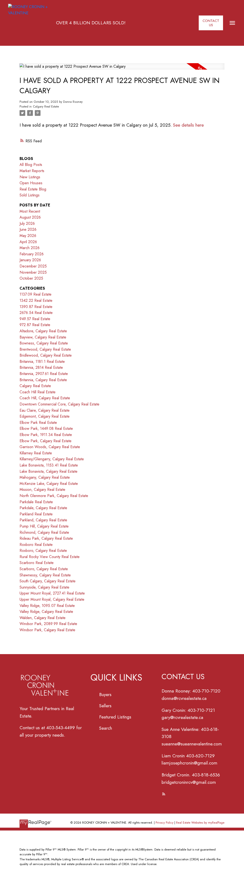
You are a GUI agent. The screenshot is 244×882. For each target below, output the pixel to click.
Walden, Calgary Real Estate (43, 617)
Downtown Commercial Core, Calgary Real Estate (59, 404)
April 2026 (28, 242)
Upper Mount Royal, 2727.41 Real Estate (52, 593)
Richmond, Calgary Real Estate (44, 532)
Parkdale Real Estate (36, 502)
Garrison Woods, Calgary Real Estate (50, 447)
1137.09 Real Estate (35, 294)
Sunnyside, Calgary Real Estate (44, 587)
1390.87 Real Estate (36, 306)
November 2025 (33, 272)
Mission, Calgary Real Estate (42, 489)
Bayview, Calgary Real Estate (43, 337)
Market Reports (32, 171)
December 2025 (33, 266)
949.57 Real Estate (35, 319)
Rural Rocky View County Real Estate (50, 556)
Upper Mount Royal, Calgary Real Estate (52, 599)
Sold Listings (30, 195)
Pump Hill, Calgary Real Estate (44, 526)
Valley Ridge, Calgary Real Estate (46, 611)
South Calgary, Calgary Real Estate (48, 581)
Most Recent (30, 211)
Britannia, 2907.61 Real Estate (44, 373)
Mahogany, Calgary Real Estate (45, 477)
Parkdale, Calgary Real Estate (43, 508)
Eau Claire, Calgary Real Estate (45, 410)
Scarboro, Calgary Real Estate (44, 569)
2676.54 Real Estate (36, 312)
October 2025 (31, 278)
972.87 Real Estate (35, 325)
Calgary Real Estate (46, 106)
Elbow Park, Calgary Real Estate (45, 441)
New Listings (30, 177)
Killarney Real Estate (36, 453)
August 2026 (30, 217)
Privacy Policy (164, 822)
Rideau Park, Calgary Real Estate (46, 538)
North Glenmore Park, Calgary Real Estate (54, 495)
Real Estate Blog (33, 189)
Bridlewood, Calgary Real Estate (46, 355)
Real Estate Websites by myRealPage (200, 822)
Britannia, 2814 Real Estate (41, 367)
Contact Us (211, 23)
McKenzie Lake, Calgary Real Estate (49, 483)
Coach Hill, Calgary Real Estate (45, 398)
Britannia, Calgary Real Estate (43, 380)
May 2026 (28, 235)
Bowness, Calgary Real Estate (44, 343)
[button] (211, 22)
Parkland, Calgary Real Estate (43, 520)
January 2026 (30, 260)
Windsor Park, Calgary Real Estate (47, 630)
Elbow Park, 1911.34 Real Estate (46, 434)
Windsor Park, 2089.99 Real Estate (48, 623)
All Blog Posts (31, 164)
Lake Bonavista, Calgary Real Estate (48, 471)
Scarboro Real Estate (37, 562)
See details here (188, 125)
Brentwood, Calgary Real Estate (45, 349)
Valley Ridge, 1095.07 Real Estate (47, 605)
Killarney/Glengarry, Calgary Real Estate (52, 459)
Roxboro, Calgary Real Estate (43, 550)
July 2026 (27, 223)
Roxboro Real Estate (36, 544)
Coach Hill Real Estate (38, 392)
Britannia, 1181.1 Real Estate (42, 361)
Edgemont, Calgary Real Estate (45, 416)
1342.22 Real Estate (36, 300)
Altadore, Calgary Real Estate (43, 331)
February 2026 (32, 254)
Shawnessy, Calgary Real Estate (45, 575)
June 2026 (28, 229)
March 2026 (30, 248)
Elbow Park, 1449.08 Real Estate (46, 428)
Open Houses (31, 183)
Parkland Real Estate (36, 514)
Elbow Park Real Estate (38, 422)
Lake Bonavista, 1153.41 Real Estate (49, 465)
